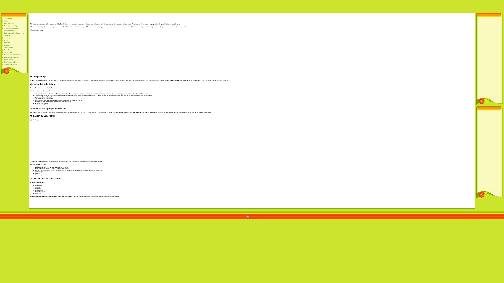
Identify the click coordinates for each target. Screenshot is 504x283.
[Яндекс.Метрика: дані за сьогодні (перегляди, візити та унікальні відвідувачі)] (252, 217)
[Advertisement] (48, 6)
